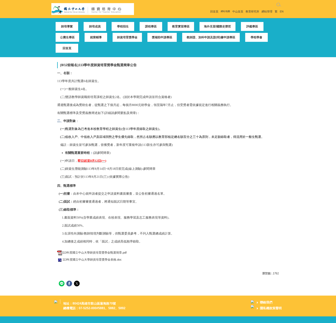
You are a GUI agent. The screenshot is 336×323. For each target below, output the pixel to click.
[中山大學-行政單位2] (92, 8)
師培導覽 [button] (67, 26)
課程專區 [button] (151, 26)
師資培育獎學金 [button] (127, 37)
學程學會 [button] (256, 37)
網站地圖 (225, 11)
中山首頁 (237, 11)
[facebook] (69, 284)
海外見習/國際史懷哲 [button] (217, 26)
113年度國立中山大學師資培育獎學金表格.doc (92, 259)
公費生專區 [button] (67, 37)
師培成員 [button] (95, 26)
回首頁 (214, 11)
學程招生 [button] (123, 26)
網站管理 (267, 11)
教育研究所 (252, 11)
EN (282, 11)
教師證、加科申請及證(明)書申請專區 (211, 37)
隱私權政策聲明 (271, 308)
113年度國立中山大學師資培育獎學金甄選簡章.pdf (94, 252)
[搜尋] (279, 5)
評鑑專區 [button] (252, 26)
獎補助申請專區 (162, 37)
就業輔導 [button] (96, 37)
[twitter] (77, 284)
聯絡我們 (266, 302)
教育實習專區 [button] (181, 26)
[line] (62, 284)
